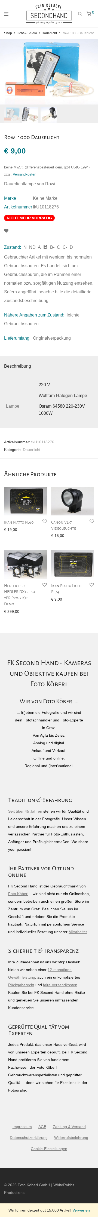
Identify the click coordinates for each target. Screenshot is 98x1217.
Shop (8, 33)
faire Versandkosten (60, 985)
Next (93, 71)
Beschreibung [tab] (17, 366)
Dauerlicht (49, 33)
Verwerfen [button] (81, 1210)
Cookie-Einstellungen (49, 1149)
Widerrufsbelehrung (71, 1137)
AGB (42, 1126)
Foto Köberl (18, 894)
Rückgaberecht (21, 985)
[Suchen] (80, 14)
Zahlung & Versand (69, 1126)
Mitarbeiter (78, 932)
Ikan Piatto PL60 (18, 522)
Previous (5, 71)
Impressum (22, 1126)
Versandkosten (24, 174)
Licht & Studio (27, 33)
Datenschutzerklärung (29, 1137)
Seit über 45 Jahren (25, 811)
